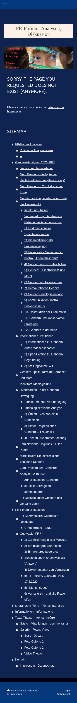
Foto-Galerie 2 (34, 647)
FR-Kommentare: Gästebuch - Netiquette (40, 519)
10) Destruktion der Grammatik (45, 312)
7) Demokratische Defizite (41, 288)
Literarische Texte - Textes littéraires (39, 605)
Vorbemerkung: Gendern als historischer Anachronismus (43, 219)
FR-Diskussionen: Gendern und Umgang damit (41, 501)
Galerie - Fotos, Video (34, 629)
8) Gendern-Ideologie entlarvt (43, 294)
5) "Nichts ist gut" (36, 587)
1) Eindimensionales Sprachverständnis (37, 231)
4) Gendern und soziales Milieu (45, 264)
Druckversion (18, 690)
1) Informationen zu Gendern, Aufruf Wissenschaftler (44, 345)
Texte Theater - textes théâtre (35, 617)
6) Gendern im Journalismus (43, 282)
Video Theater (33, 653)
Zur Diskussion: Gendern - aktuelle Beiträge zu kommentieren (42, 485)
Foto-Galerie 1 (34, 641)
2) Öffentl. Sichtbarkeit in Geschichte (41, 417)
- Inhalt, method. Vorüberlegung (45, 402)
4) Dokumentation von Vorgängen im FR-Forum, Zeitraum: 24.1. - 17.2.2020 (46, 575)
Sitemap (32, 690)
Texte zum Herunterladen (36, 168)
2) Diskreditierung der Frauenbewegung (38, 243)
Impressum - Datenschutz (37, 665)
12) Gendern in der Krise (40, 330)
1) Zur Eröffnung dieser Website (45, 539)
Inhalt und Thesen (36, 210)
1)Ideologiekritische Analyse (43, 408)
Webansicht (63, 693)
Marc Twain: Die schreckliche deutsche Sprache (39, 459)
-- (21, 156)
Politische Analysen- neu (36, 150)
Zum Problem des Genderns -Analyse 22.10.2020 (39, 471)
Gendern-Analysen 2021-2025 (35, 162)
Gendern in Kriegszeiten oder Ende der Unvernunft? (43, 201)
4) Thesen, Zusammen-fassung (45, 438)
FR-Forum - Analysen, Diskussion (38, 31)
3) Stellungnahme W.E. (39, 366)
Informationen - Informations (34, 611)
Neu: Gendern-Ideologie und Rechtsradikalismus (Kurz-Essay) (42, 177)
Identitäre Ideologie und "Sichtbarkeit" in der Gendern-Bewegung (40, 390)
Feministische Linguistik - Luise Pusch (41, 447)
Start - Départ (33, 635)
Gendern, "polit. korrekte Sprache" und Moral (43, 375)
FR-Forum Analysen (28, 144)
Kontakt (20, 659)
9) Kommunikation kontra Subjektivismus (41, 303)
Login (67, 690)
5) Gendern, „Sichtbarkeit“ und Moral (44, 273)
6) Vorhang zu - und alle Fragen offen (45, 596)
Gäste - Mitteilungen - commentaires (44, 623)
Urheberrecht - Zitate (38, 527)
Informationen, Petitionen (36, 336)
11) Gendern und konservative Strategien (44, 321)
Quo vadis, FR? (30, 533)
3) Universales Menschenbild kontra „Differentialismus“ (43, 255)
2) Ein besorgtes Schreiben (42, 545)
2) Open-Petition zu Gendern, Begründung (44, 357)
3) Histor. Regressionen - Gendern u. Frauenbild (41, 429)
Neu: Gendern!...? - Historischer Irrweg (41, 189)
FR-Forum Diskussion (30, 509)
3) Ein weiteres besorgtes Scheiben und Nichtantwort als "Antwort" (44, 557)
